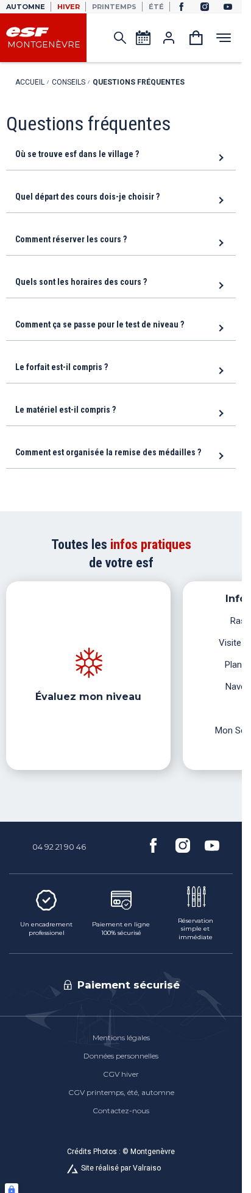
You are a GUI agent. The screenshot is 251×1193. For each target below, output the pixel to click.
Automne (25, 6)
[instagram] (204, 6)
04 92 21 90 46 (59, 847)
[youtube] (228, 6)
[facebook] (181, 6)
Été (156, 6)
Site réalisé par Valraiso (121, 1168)
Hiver (68, 6)
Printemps (114, 6)
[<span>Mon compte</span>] (169, 38)
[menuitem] (121, 1038)
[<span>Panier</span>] (196, 38)
